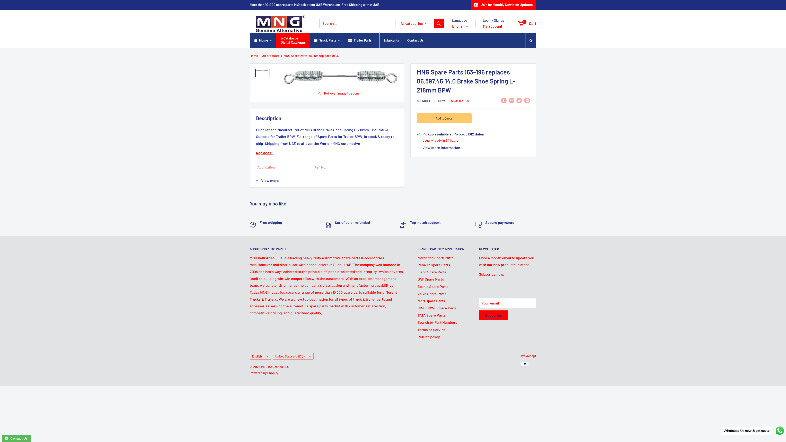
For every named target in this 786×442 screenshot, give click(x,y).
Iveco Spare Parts (432, 272)
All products (271, 56)
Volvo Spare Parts (432, 293)
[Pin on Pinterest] (511, 100)
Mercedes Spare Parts (436, 257)
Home (254, 56)
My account (492, 26)
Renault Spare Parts (434, 265)
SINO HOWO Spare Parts (437, 308)
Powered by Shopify (264, 373)
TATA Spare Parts (432, 315)
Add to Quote (444, 118)
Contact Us (18, 438)
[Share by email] (527, 100)
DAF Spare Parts (431, 279)
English (257, 356)
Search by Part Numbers (437, 322)
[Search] (439, 23)
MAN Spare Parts (431, 301)
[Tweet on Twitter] (519, 100)
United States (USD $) (289, 356)
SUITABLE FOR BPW (431, 101)
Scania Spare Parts (433, 286)
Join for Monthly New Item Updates (507, 4)
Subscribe (493, 315)
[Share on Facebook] (504, 100)
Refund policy (429, 337)
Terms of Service (431, 329)
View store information (441, 147)
